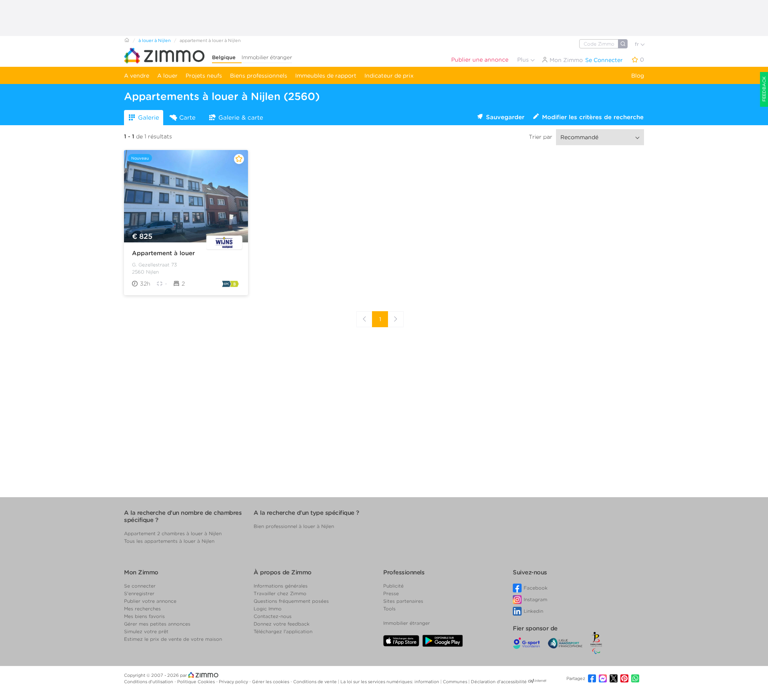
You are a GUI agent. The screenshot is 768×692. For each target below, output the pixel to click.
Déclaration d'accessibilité (499, 681)
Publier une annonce (479, 59)
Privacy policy (234, 681)
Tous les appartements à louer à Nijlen (169, 541)
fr (637, 44)
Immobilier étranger (267, 57)
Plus (523, 59)
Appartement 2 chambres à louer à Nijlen (173, 533)
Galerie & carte (240, 117)
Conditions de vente (315, 681)
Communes (455, 681)
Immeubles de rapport (325, 75)
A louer (167, 75)
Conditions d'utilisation (149, 681)
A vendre (136, 75)
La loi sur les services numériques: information (390, 681)
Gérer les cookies (271, 681)
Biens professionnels (258, 75)
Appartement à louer (163, 253)
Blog (637, 75)
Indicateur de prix (389, 75)
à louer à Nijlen (154, 40)
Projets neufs (204, 75)
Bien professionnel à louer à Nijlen (294, 526)
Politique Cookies (196, 681)
